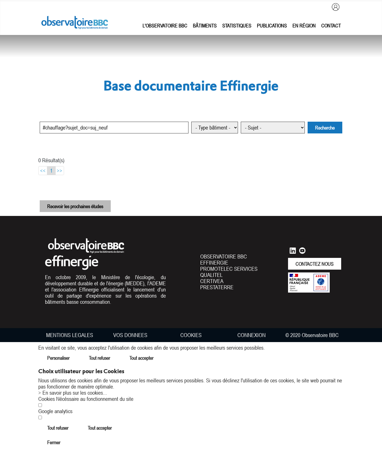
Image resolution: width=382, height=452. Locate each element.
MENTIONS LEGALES (69, 335)
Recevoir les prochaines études (75, 206)
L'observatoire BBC (165, 25)
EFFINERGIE (214, 262)
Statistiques (236, 25)
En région (304, 25)
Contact (331, 25)
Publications (272, 25)
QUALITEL (211, 275)
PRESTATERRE (217, 287)
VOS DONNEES (130, 335)
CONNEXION (251, 335)
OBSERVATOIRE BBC (223, 256)
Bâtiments (205, 25)
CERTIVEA (211, 281)
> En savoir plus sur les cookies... (72, 392)
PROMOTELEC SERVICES (229, 268)
